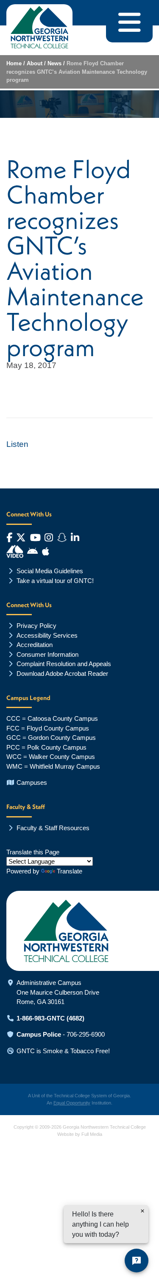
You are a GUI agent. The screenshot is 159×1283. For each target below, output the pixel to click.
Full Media (91, 1134)
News (54, 63)
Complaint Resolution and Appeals (64, 663)
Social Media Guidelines (50, 571)
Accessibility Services (47, 635)
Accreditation (35, 644)
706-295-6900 (86, 1034)
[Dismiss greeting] (142, 1211)
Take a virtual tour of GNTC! (55, 580)
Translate (69, 871)
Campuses (32, 782)
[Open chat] (136, 1260)
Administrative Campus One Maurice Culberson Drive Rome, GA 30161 (58, 992)
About (34, 63)
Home (14, 63)
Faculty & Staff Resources (53, 827)
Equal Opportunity (71, 1102)
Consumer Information (47, 654)
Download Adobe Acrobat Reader (62, 673)
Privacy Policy (36, 625)
